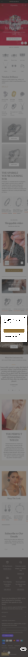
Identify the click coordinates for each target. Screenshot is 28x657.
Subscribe (14, 331)
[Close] (24, 317)
